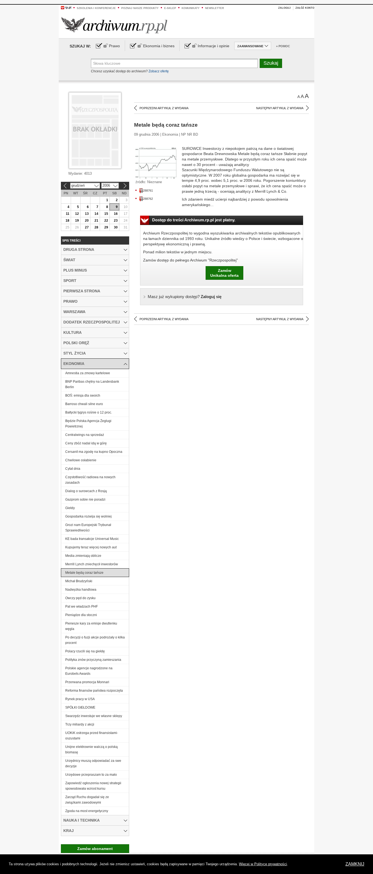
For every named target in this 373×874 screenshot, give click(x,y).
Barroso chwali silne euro (84, 404)
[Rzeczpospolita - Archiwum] (114, 24)
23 (116, 220)
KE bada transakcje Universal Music (92, 539)
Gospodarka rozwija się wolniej (88, 516)
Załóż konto (304, 8)
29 (106, 227)
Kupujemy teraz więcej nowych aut (91, 547)
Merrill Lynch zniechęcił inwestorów (91, 564)
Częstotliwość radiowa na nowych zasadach (90, 479)
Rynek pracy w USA (80, 699)
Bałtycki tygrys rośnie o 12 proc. (88, 412)
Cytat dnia (72, 469)
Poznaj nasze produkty (140, 8)
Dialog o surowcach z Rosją (86, 491)
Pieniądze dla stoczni (81, 615)
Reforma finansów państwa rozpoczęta (94, 690)
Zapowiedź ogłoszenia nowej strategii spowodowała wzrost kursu (93, 785)
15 (106, 214)
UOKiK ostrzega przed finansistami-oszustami (91, 735)
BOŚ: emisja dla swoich (82, 395)
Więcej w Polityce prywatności (263, 864)
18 (67, 220)
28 (96, 227)
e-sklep (170, 8)
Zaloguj (284, 8)
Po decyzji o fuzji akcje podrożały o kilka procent (95, 640)
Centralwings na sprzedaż (84, 435)
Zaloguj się (184, 296)
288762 (148, 198)
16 (116, 214)
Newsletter (214, 8)
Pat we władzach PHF (81, 606)
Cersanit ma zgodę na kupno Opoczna (93, 452)
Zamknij (354, 864)
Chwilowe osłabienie (80, 460)
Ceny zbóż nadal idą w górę (86, 443)
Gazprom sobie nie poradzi (85, 499)
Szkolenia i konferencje (96, 8)
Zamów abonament (95, 848)
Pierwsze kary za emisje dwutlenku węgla (91, 626)
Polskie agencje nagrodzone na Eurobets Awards (89, 671)
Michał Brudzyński (78, 581)
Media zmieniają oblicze (83, 556)
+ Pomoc (283, 46)
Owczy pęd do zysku (80, 598)
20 (87, 220)
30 (116, 227)
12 (77, 214)
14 (96, 214)
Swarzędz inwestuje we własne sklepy (93, 716)
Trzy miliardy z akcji (79, 724)
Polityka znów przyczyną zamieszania (93, 660)
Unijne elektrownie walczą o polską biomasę (91, 749)
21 (96, 220)
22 (106, 220)
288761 (148, 190)
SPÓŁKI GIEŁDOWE (80, 707)
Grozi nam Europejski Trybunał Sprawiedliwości (88, 527)
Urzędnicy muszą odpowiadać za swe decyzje (93, 763)
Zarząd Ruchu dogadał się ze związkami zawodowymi (87, 799)
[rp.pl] (66, 7)
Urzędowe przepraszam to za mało (91, 775)
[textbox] (174, 63)
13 (87, 214)
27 (87, 227)
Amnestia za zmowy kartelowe (87, 373)
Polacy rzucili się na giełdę (85, 651)
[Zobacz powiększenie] (155, 162)
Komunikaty (191, 8)
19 (77, 220)
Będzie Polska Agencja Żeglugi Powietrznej (88, 423)
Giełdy (70, 508)
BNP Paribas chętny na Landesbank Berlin (92, 384)
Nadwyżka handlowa (80, 589)
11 (67, 214)
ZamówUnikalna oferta (224, 273)
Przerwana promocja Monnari (87, 682)
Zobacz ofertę (159, 71)
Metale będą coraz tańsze (84, 573)
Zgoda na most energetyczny (86, 811)
